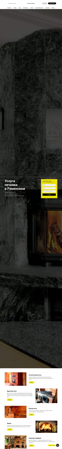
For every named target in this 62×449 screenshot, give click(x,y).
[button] (52, 3)
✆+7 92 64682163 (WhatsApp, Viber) (44, 3)
